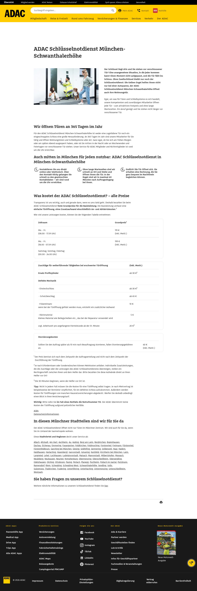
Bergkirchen (100, 442)
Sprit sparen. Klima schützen (117, 2)
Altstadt (44, 442)
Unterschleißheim (117, 468)
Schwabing (57, 465)
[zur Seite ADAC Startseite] (15, 13)
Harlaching (51, 452)
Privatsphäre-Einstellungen (86, 581)
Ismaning (85, 452)
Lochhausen (55, 455)
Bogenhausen (113, 442)
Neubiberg (38, 458)
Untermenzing (101, 468)
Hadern (122, 449)
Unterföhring (73, 468)
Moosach (119, 455)
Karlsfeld (95, 452)
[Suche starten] (112, 10)
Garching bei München (61, 449)
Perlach (76, 462)
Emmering (56, 445)
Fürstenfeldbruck (42, 449)
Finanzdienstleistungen (50, 542)
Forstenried (106, 445)
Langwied (38, 455)
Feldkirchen (80, 445)
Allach (37, 442)
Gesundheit (140, 2)
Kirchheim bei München (111, 452)
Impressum (37, 581)
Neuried (59, 458)
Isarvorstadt (74, 452)
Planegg (85, 462)
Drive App (11, 542)
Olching (50, 462)
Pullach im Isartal (108, 462)
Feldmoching (93, 445)
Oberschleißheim (100, 458)
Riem (48, 465)
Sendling (102, 465)
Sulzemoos (39, 468)
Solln (109, 465)
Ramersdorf (39, 465)
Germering (96, 449)
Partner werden (119, 537)
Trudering (61, 468)
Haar (115, 449)
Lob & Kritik (117, 548)
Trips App (11, 548)
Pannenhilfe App (14, 532)
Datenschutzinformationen (46, 414)
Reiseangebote (46, 564)
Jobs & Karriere (118, 532)
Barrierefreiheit (183, 581)
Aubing (75, 442)
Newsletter (116, 553)
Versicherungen (46, 532)
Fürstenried (128, 445)
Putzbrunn (122, 462)
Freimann (116, 445)
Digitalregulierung (125, 581)
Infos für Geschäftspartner (124, 558)
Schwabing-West (70, 465)
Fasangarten (68, 445)
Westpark (38, 472)
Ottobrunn (60, 462)
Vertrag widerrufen (151, 581)
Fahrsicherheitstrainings (51, 548)
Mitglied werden (27, 2)
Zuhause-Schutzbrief (68, 2)
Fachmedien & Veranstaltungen (126, 564)
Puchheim (94, 462)
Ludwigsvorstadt (70, 455)
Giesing (76, 449)
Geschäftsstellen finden (123, 542)
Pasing (69, 462)
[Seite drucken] (161, 502)
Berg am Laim (86, 442)
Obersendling (115, 458)
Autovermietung (47, 537)
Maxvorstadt (94, 455)
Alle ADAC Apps (14, 553)
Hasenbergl (62, 452)
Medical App (12, 537)
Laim (125, 452)
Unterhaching (86, 468)
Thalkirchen (50, 468)
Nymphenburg (71, 458)
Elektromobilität (91, 2)
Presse (114, 569)
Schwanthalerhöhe (88, 465)
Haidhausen (39, 452)
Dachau (37, 445)
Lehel (46, 455)
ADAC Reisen (47, 2)
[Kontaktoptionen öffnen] (191, 562)
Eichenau (46, 445)
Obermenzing (85, 458)
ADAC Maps (45, 558)
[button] (143, 10)
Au (70, 442)
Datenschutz (61, 581)
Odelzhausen (40, 462)
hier (106, 486)
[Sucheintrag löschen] (105, 10)
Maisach (83, 455)
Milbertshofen (107, 455)
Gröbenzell (107, 449)
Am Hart (53, 442)
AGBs (36, 411)
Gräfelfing (85, 449)
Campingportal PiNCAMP (51, 569)
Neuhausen (50, 458)
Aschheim (63, 442)
